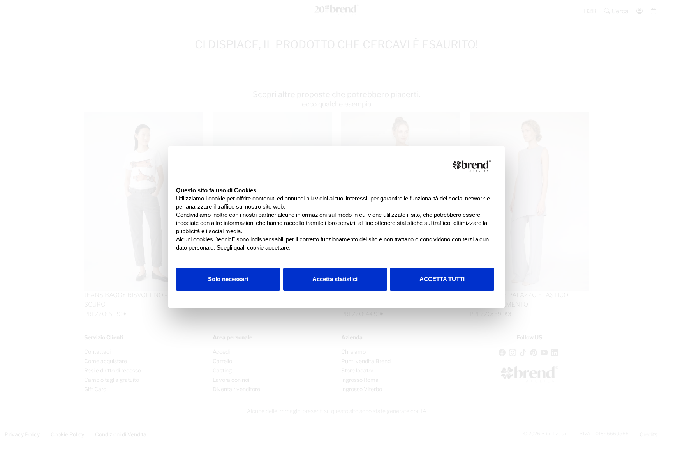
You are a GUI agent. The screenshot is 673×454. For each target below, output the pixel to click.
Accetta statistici (335, 279)
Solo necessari (228, 279)
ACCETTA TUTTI (442, 279)
